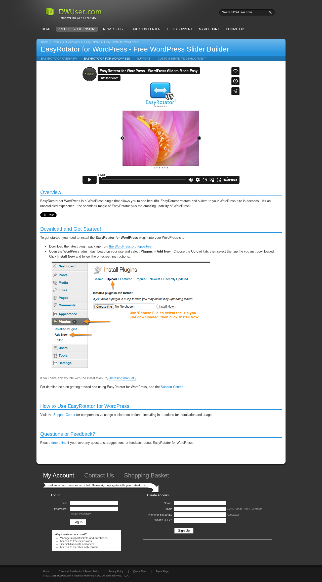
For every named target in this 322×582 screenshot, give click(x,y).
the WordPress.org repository (130, 246)
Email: (63, 503)
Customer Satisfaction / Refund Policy (79, 571)
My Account (209, 29)
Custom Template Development (182, 58)
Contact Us (235, 29)
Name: (168, 503)
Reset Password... (82, 513)
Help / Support (179, 29)
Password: (60, 508)
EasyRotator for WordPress (121, 41)
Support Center (171, 387)
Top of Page (162, 571)
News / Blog (113, 29)
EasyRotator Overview (59, 58)
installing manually (122, 378)
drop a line (58, 443)
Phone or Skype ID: (160, 514)
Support (143, 58)
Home (46, 29)
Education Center (145, 29)
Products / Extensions (77, 29)
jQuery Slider (139, 571)
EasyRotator (92, 41)
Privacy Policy (116, 571)
